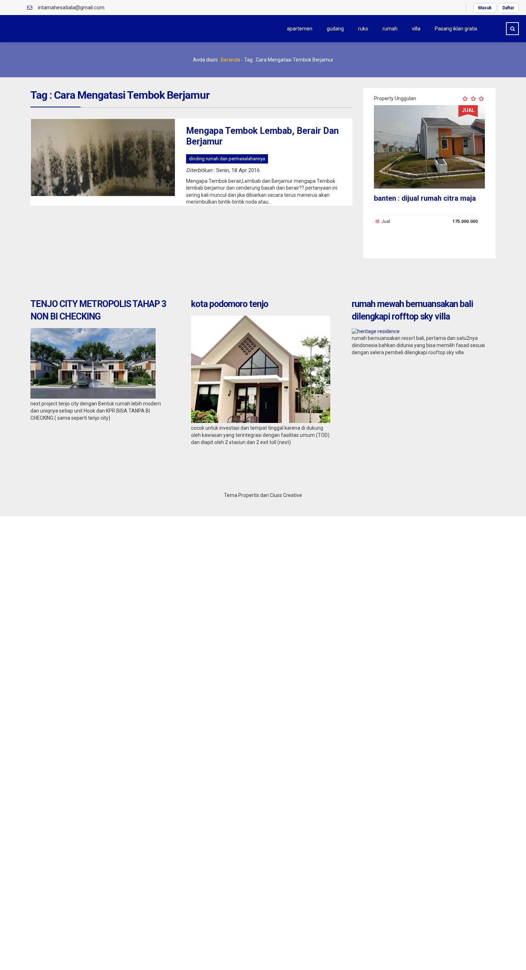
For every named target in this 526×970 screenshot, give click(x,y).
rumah (390, 28)
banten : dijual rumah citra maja (425, 198)
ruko (363, 28)
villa (416, 28)
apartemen (299, 28)
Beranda (230, 60)
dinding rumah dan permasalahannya (227, 158)
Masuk (485, 7)
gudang (335, 28)
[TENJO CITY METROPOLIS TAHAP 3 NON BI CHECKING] (93, 397)
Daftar (508, 7)
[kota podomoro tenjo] (260, 421)
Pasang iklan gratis (456, 28)
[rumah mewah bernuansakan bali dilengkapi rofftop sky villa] (376, 331)
